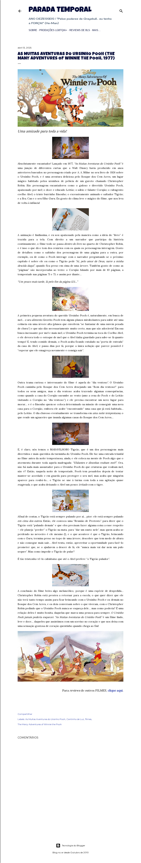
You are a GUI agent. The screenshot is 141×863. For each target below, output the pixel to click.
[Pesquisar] (121, 10)
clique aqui (115, 690)
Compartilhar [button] (25, 714)
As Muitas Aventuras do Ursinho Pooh (45, 719)
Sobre (33, 30)
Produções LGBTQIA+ (53, 30)
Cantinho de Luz (75, 719)
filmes (88, 719)
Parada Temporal (60, 10)
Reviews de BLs (79, 30)
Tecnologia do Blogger (73, 845)
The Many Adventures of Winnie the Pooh (40, 724)
